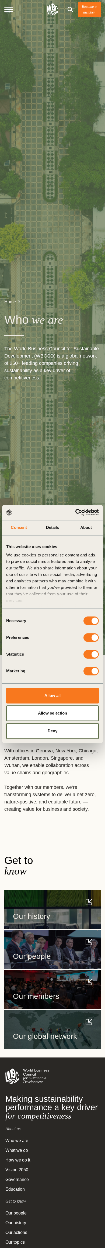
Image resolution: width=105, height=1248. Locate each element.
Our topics (15, 1242)
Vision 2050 (16, 1169)
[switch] (91, 637)
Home (10, 301)
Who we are (16, 1140)
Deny (52, 731)
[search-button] (70, 9)
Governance (17, 1179)
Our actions (16, 1232)
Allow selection (52, 713)
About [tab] (86, 527)
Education (15, 1189)
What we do (16, 1150)
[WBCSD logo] (52, 9)
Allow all (52, 695)
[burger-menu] (8, 9)
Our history (15, 1222)
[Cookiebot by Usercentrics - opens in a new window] (75, 512)
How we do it (17, 1160)
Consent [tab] (19, 527)
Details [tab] (52, 527)
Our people (16, 1213)
